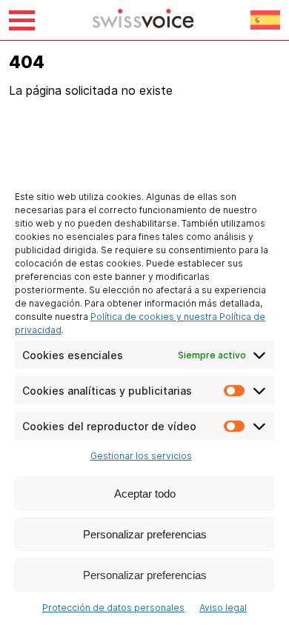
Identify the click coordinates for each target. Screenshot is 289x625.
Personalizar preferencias (145, 534)
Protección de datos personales (113, 607)
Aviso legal (223, 607)
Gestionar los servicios (141, 455)
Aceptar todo (145, 493)
